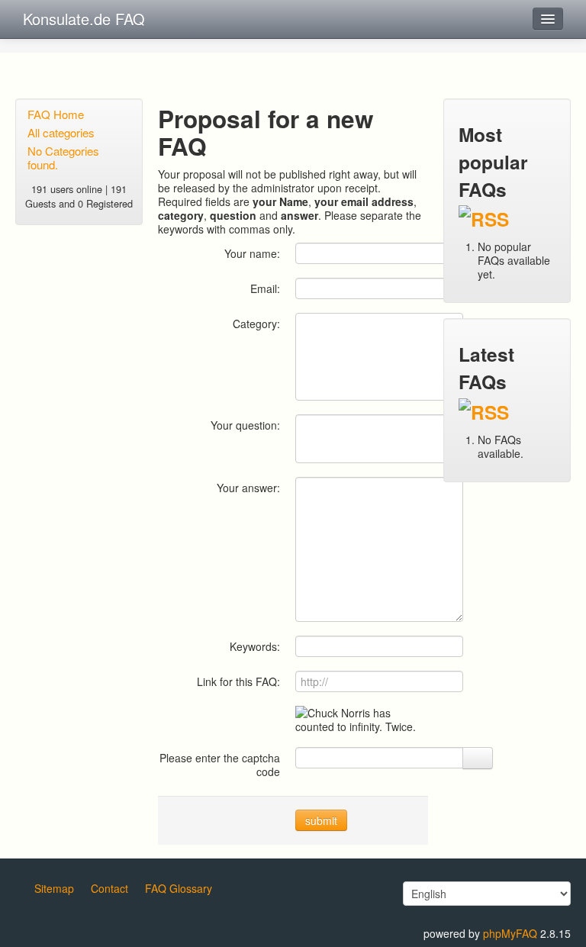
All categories (61, 132)
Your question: (245, 424)
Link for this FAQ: (238, 681)
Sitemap (54, 888)
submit (321, 820)
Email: (265, 288)
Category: (256, 323)
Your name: (252, 253)
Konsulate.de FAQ (84, 19)
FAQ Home (55, 114)
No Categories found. (63, 157)
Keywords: (255, 646)
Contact (109, 888)
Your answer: (248, 487)
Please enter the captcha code (219, 764)
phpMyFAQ (510, 933)
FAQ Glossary (178, 888)
